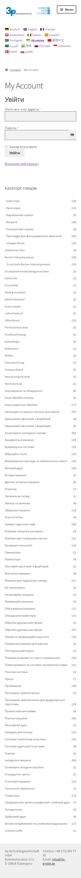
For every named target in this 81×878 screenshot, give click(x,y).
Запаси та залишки (17, 503)
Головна (15, 70)
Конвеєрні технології (18, 545)
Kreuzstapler (13, 306)
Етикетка (11, 489)
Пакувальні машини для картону (26, 644)
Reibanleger (12, 341)
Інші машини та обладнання (23, 391)
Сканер (10, 753)
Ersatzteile (11, 285)
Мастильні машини (17, 573)
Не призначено (15, 587)
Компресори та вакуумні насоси (26, 538)
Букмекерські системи (19, 447)
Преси (9, 679)
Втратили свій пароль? (22, 164)
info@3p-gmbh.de (54, 861)
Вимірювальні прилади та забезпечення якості (36, 461)
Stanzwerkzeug (14, 362)
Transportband (14, 369)
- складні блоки (15, 243)
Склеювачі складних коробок (24, 767)
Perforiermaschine (16, 327)
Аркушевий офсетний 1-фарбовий (28, 419)
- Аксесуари (12, 208)
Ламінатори (13, 552)
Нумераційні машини (19, 601)
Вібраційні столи (16, 454)
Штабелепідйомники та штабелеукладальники (36, 823)
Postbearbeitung (15, 334)
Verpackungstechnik (17, 377)
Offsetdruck (12, 320)
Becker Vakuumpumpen (19, 257)
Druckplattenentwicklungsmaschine (27, 271)
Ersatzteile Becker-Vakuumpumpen (28, 264)
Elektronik (11, 278)
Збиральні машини (17, 510)
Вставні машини (15, 475)
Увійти (14, 153)
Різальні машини (16, 718)
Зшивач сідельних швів (20, 524)
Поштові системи (16, 672)
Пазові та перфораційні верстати (27, 637)
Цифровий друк (15, 816)
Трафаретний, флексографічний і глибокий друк (37, 802)
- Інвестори (12, 201)
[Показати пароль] (72, 135)
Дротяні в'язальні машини (22, 482)
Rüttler (9, 355)
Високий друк (14, 468)
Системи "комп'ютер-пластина (25, 739)
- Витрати (11, 222)
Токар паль (12, 795)
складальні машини (18, 760)
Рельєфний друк (16, 725)
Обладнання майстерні (20, 615)
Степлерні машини (17, 781)
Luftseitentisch (14, 313)
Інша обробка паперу (19, 398)
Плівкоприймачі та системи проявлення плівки (36, 665)
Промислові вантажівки (20, 711)
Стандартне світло (17, 774)
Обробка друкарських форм (23, 623)
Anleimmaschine (15, 250)
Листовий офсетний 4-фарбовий (26, 566)
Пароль (21, 128)
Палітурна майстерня (19, 651)
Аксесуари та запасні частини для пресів (32, 412)
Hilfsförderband (15, 299)
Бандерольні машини (19, 440)
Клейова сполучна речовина (24, 531)
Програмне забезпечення (22, 693)
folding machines (15, 292)
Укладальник (13, 809)
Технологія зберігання (20, 788)
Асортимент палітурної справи (25, 433)
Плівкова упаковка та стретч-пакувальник (32, 658)
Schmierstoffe (13, 831)
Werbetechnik (13, 384)
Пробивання (13, 686)
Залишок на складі (17, 496)
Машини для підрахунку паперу (26, 580)
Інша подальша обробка (21, 405)
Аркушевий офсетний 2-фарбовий (28, 426)
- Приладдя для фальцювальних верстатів (33, 236)
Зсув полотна (14, 517)
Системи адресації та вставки (24, 746)
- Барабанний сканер (19, 215)
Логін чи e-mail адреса (32, 109)
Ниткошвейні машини (19, 594)
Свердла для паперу (19, 732)
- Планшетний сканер (19, 229)
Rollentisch (11, 348)
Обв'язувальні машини (20, 608)
